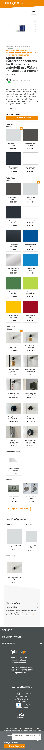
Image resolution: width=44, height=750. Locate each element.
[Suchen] (23, 3)
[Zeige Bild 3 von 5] (35, 27)
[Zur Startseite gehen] (10, 3)
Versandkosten (8, 731)
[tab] (22, 610)
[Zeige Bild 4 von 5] (35, 29)
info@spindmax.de (18, 673)
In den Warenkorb (24, 118)
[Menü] (18, 3)
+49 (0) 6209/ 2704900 (24, 667)
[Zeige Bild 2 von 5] (35, 24)
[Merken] (33, 12)
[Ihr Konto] (32, 3)
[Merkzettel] (27, 3)
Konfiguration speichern (18, 509)
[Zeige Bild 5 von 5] (35, 32)
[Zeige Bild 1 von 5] (35, 21)
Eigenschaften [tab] (13, 603)
